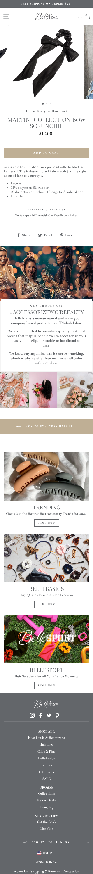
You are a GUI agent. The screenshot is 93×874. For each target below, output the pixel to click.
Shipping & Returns (45, 871)
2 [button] (47, 104)
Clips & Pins (46, 751)
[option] (46, 3)
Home (30, 111)
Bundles (46, 765)
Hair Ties (46, 744)
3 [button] (51, 104)
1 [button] (43, 104)
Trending (46, 807)
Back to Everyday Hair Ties (50, 426)
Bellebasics (46, 758)
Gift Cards (46, 772)
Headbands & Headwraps (46, 738)
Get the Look (46, 822)
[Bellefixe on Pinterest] (57, 715)
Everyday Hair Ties (51, 111)
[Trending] (46, 476)
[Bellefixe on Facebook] (40, 715)
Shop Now (47, 523)
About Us (21, 871)
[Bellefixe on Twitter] (48, 715)
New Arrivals (46, 800)
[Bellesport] (46, 639)
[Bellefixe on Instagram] (32, 715)
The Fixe (46, 829)
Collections (46, 794)
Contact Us (71, 871)
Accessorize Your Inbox (46, 842)
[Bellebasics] (46, 558)
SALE (46, 779)
